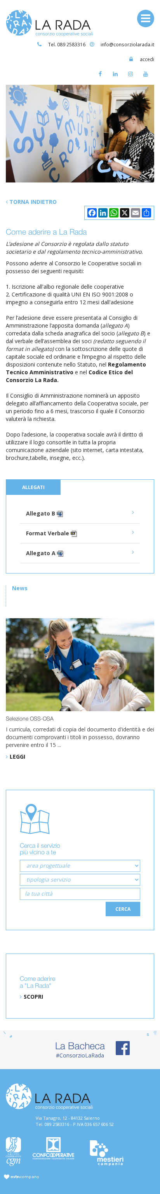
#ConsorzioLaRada (80, 1049)
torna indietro (32, 201)
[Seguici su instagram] (132, 75)
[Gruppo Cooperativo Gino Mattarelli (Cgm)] (13, 1151)
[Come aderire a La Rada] (80, 133)
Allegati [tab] (33, 487)
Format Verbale (48, 533)
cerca (122, 909)
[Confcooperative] (53, 1148)
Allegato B (41, 513)
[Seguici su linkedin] (117, 75)
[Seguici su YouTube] (147, 75)
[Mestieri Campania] (106, 1153)
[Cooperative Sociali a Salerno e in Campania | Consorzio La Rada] (49, 22)
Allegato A (41, 553)
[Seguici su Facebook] (102, 75)
